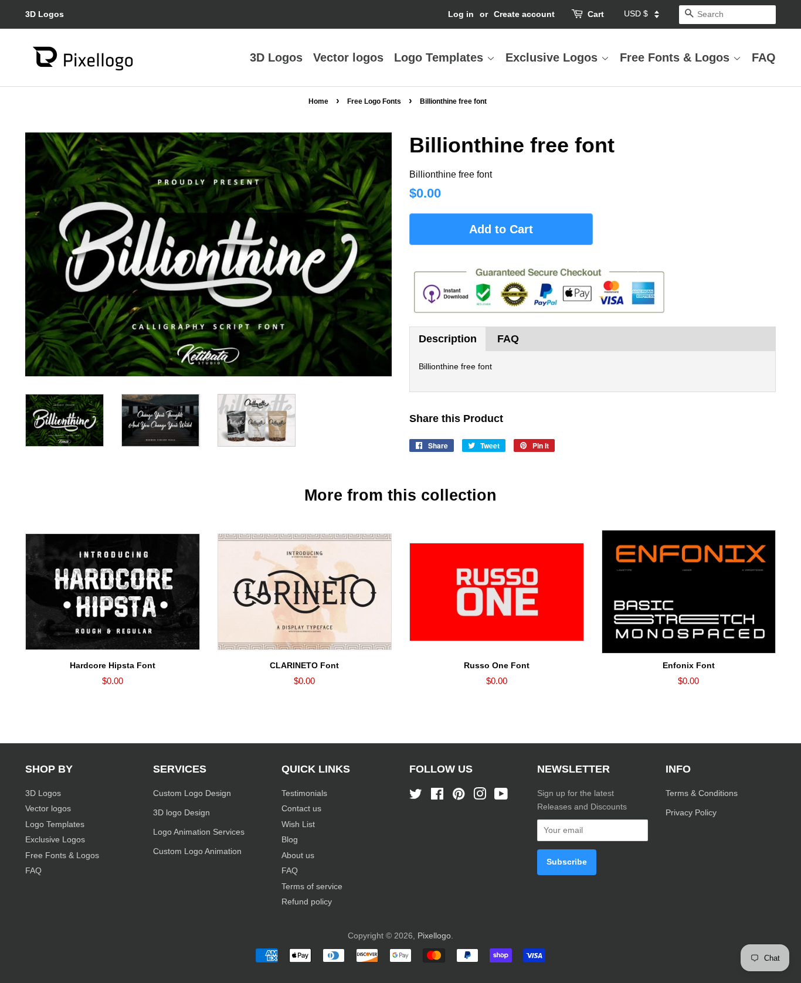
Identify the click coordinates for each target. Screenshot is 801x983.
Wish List (298, 824)
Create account (524, 14)
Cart (596, 14)
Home (318, 101)
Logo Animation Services (199, 832)
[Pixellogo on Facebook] (437, 796)
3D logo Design (181, 812)
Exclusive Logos (553, 57)
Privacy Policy (692, 812)
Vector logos (348, 57)
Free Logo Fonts (374, 101)
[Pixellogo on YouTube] (501, 796)
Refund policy (306, 901)
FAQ (764, 57)
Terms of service (311, 886)
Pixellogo (434, 935)
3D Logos (44, 14)
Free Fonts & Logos (676, 57)
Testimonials (304, 793)
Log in (461, 14)
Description (448, 339)
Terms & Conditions (702, 793)
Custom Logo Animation (197, 851)
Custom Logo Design (192, 793)
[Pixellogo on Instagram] (479, 796)
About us (297, 855)
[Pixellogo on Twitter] (415, 796)
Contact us (301, 808)
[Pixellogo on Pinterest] (458, 796)
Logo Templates (440, 57)
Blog (289, 839)
